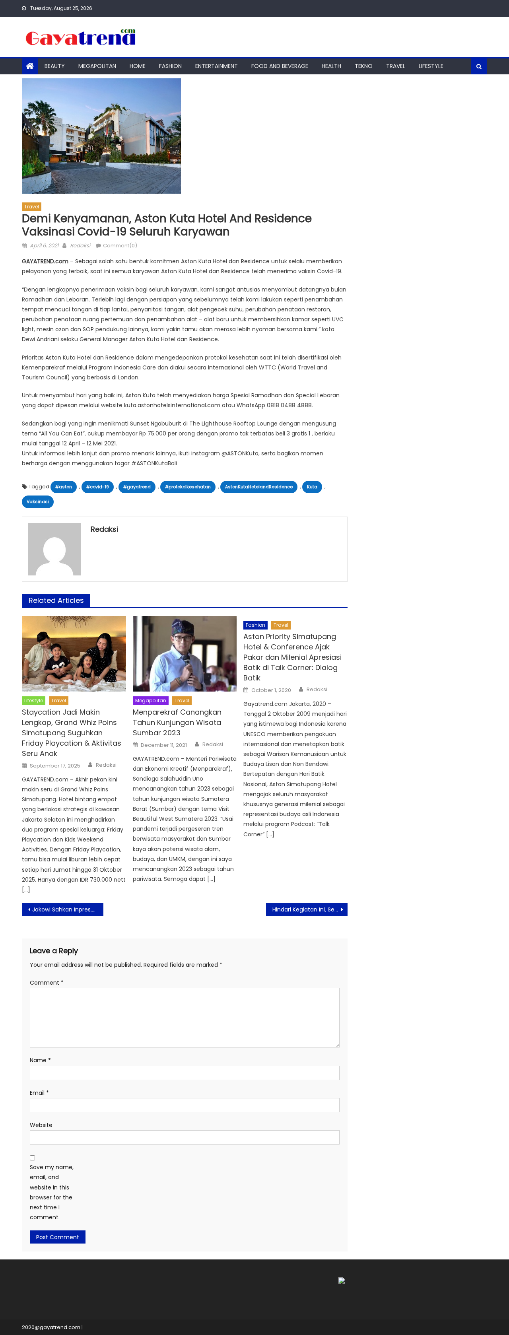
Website (41, 1125)
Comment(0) (120, 245)
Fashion (170, 66)
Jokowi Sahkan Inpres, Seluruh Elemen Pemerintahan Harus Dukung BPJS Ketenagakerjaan (67, 909)
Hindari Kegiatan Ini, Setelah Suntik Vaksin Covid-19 (310, 909)
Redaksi (80, 245)
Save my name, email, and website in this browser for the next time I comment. (52, 1192)
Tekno (364, 66)
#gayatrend (137, 487)
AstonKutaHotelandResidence (259, 487)
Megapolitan (97, 66)
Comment (47, 983)
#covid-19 (97, 487)
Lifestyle (431, 66)
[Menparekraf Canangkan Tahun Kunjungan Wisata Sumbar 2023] (185, 654)
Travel (395, 66)
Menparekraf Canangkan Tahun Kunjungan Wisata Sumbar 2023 (177, 722)
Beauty (55, 66)
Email (39, 1093)
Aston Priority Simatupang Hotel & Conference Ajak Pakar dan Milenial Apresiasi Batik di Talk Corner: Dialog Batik (292, 657)
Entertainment (216, 66)
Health (331, 66)
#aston (63, 487)
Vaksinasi (38, 501)
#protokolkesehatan (188, 487)
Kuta (312, 487)
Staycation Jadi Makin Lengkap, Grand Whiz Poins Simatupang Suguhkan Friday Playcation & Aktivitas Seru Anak (71, 732)
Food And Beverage (279, 66)
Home (138, 66)
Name (40, 1060)
